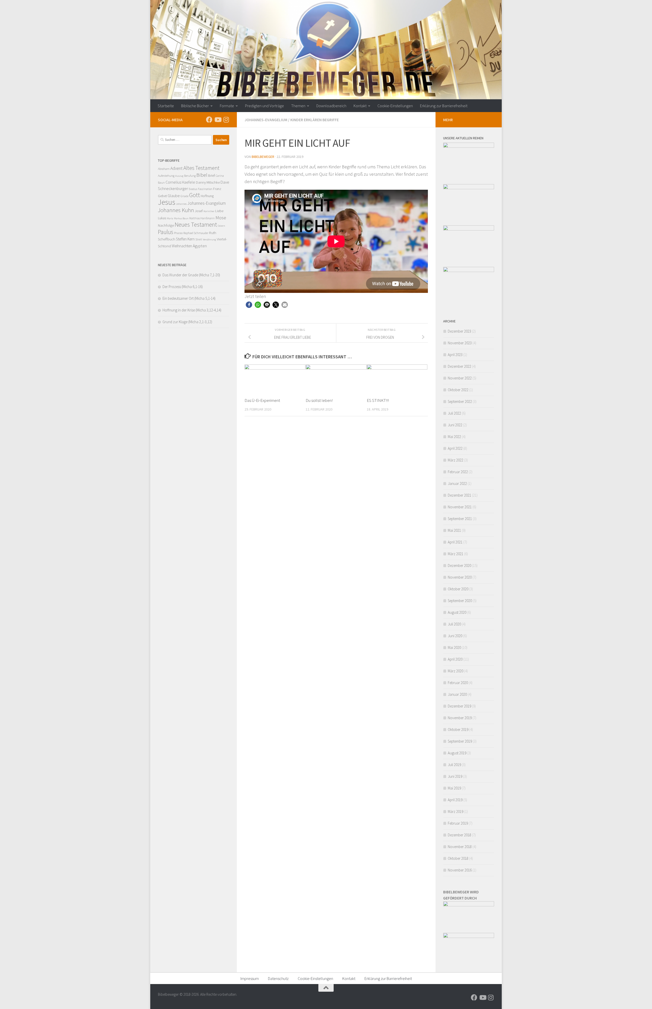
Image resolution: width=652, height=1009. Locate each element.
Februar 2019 (458, 823)
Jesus (166, 202)
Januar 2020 (457, 694)
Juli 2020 (454, 624)
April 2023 (455, 354)
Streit (198, 239)
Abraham (164, 169)
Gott (194, 195)
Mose (220, 217)
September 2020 (460, 600)
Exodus (193, 189)
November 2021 (460, 506)
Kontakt (360, 105)
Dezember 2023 (459, 331)
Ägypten (200, 245)
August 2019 (457, 753)
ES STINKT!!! (378, 400)
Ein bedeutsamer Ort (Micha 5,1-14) (188, 298)
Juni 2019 (455, 776)
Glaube (174, 195)
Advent (176, 168)
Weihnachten (182, 245)
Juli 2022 (454, 413)
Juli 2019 (454, 764)
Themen (298, 105)
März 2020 (455, 671)
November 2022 (460, 378)
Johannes (181, 204)
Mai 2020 (454, 647)
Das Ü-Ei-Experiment (262, 400)
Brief (211, 175)
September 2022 (460, 401)
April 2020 (455, 659)
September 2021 (460, 518)
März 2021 (455, 553)
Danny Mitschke (208, 182)
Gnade (184, 196)
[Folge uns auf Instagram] (226, 119)
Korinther (208, 211)
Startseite (166, 105)
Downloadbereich (331, 105)
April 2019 (455, 799)
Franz (217, 188)
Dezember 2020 (459, 565)
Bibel (201, 174)
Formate (227, 105)
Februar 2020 (458, 682)
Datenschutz (278, 978)
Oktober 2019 (458, 729)
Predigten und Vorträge (264, 105)
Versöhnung (209, 239)
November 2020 (460, 577)
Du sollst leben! (319, 400)
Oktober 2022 (458, 389)
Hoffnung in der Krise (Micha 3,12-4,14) (191, 310)
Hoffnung (207, 196)
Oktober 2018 (458, 858)
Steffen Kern (185, 239)
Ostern (221, 225)
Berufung (190, 176)
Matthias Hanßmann (202, 218)
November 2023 (460, 342)
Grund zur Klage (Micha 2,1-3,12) (187, 321)
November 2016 (460, 870)
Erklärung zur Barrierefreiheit (443, 105)
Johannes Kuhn (176, 210)
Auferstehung (166, 176)
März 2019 (455, 811)
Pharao (178, 233)
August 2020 (457, 612)
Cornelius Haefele (180, 182)
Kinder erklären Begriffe (314, 119)
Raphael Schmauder (195, 233)
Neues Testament (196, 224)
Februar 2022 (458, 471)
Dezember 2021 (459, 495)
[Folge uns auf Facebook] (209, 119)
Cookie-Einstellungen (395, 105)
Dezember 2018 (459, 835)
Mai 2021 (454, 530)
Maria (170, 218)
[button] (249, 305)
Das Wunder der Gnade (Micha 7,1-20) (191, 274)
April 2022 (455, 448)
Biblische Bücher (195, 105)
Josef (199, 211)
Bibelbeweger (263, 156)
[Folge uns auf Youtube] (217, 119)
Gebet (162, 195)
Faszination (205, 189)
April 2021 (455, 542)
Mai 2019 (454, 788)
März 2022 (455, 460)
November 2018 (460, 846)
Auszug (179, 176)
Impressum (249, 978)
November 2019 (460, 717)
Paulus (165, 232)
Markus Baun (181, 218)
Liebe (219, 210)
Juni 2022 (455, 424)
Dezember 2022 (459, 366)
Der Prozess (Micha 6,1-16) (182, 286)
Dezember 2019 (459, 706)
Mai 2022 (454, 436)
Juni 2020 (455, 635)
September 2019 (460, 741)
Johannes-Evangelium (265, 119)
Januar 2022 (457, 483)
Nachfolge (166, 225)
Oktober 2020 (458, 589)
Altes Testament (201, 168)
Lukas (162, 218)
